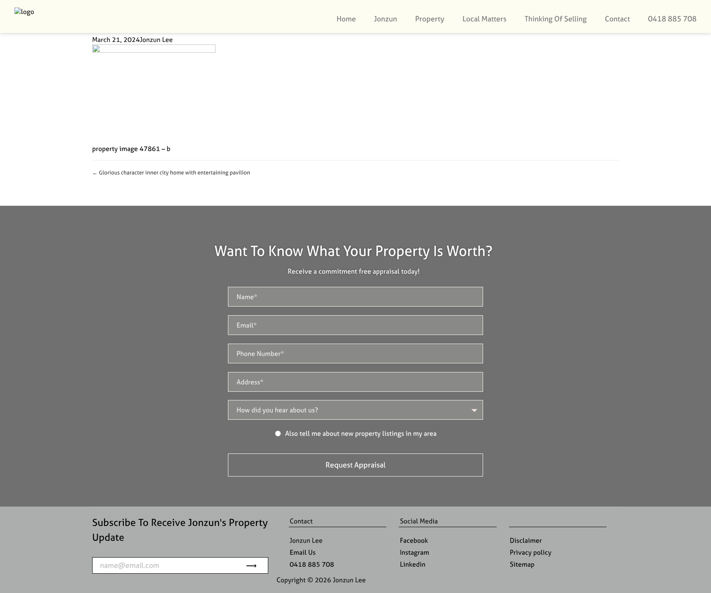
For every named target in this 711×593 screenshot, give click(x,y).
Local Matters (484, 19)
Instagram (414, 552)
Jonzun (385, 19)
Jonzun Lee (156, 39)
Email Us (303, 552)
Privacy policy (530, 552)
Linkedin (412, 564)
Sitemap (522, 564)
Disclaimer (526, 540)
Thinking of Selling (556, 19)
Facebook (414, 540)
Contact (617, 19)
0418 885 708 (672, 19)
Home (346, 19)
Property (429, 19)
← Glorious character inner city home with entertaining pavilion (171, 172)
